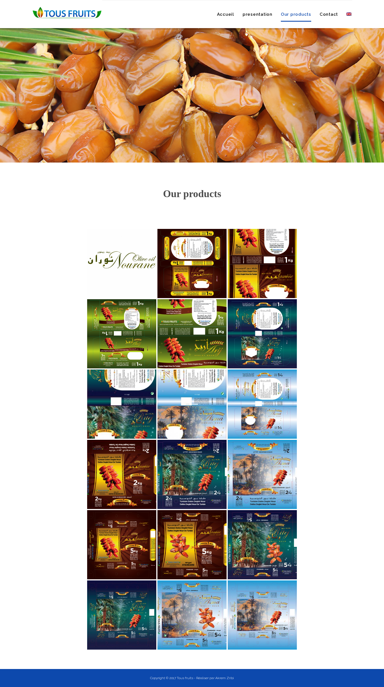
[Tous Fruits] (67, 12)
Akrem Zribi (224, 678)
